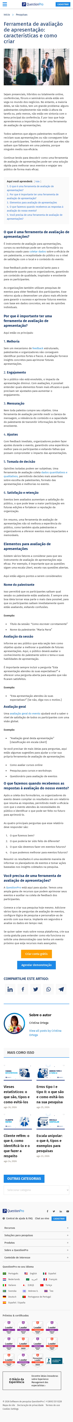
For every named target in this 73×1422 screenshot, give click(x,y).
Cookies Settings (11, 1409)
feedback (38, 348)
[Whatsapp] (48, 989)
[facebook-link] (47, 1211)
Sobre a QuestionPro (16, 1250)
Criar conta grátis (36, 954)
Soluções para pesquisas (18, 1235)
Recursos (9, 1228)
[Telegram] (61, 989)
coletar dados (37, 251)
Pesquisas (21, 14)
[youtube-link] (67, 1211)
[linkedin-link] (61, 1211)
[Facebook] (23, 989)
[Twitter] (35, 989)
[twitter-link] (54, 1211)
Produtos (9, 1242)
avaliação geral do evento (25, 713)
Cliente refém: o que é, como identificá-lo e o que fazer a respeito (17, 1146)
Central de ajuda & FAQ (19, 1218)
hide (37, 181)
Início (7, 14)
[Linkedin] (10, 989)
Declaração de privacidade (30, 1405)
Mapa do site (9, 1405)
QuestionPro (14, 887)
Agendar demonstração (36, 965)
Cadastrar (63, 4)
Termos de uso (53, 1405)
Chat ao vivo (42, 1218)
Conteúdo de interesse (17, 1257)
